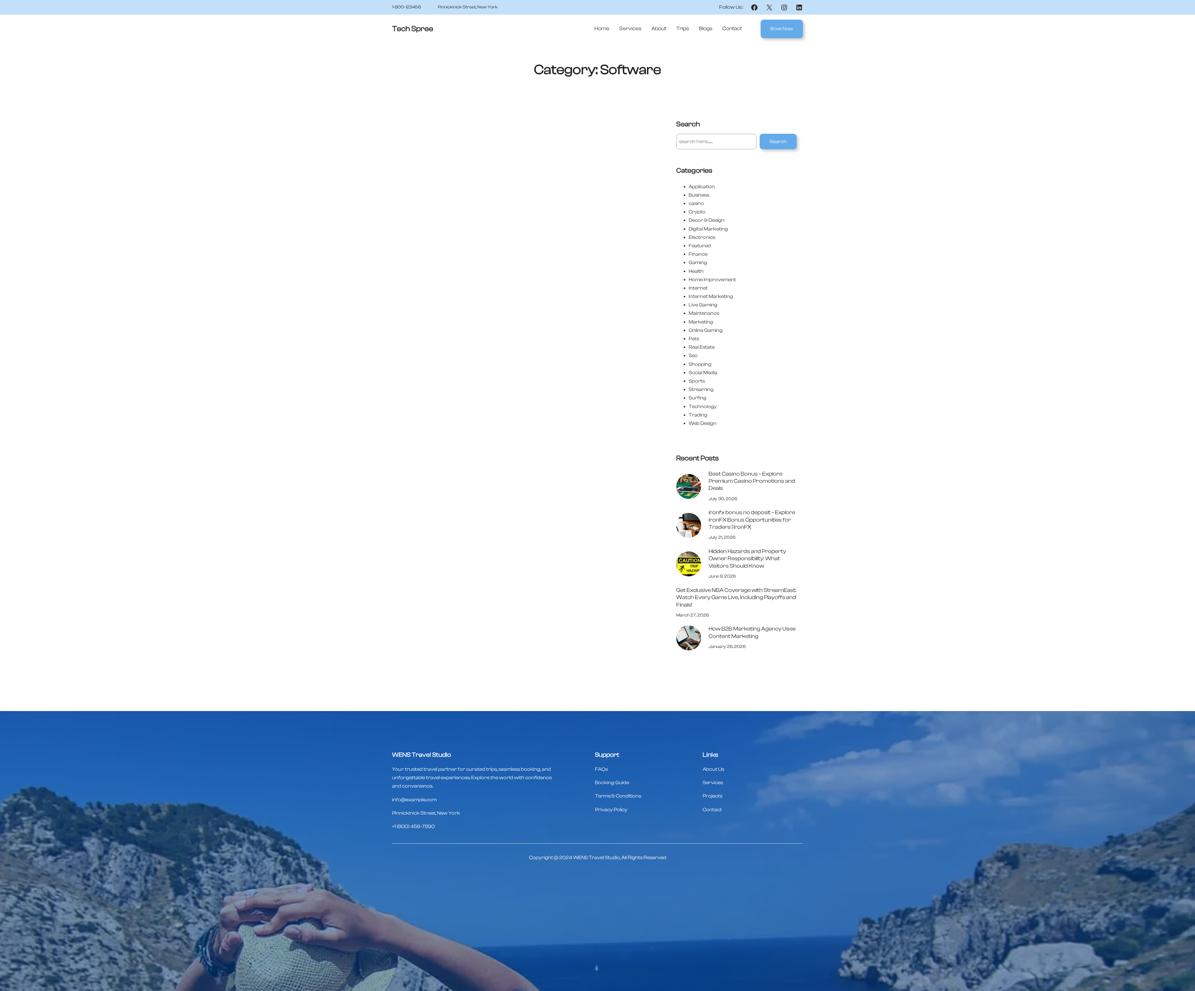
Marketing (701, 322)
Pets (694, 339)
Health (696, 271)
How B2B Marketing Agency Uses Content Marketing (752, 632)
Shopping (700, 364)
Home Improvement (712, 279)
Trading (698, 415)
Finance (698, 254)
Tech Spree (412, 29)
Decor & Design (706, 220)
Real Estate (702, 347)
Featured (700, 246)
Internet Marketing (711, 296)
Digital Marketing (708, 229)
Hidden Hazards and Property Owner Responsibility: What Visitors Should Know (747, 558)
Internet (698, 288)
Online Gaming (706, 330)
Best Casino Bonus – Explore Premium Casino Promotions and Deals (752, 481)
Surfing (697, 398)
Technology (703, 406)
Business (699, 195)
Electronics (702, 237)
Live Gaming (703, 305)
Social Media (703, 372)
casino (696, 203)
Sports (697, 381)
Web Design (702, 423)
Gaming (698, 262)
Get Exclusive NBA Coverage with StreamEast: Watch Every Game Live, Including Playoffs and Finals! (736, 597)
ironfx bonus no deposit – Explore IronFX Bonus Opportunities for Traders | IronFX (752, 519)
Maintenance (704, 313)
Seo (693, 355)
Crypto (697, 212)
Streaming (701, 389)
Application (702, 186)
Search (778, 141)
